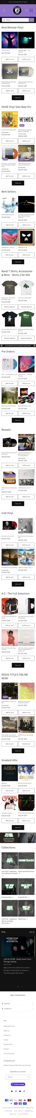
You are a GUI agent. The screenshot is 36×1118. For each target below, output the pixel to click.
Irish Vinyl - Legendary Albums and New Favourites (9, 921)
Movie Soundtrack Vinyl (26, 871)
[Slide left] (14, 987)
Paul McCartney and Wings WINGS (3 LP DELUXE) (25, 130)
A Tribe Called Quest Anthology (26, 813)
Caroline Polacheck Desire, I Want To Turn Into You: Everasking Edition (25, 454)
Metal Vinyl (22, 919)
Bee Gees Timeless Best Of (24, 783)
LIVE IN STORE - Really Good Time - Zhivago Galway (18, 960)
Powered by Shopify (19, 1107)
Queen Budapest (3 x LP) (24, 406)
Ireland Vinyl (10, 1107)
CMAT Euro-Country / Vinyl (24, 567)
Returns (6, 1049)
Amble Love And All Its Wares (9, 406)
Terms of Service (9, 1053)
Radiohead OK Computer (8, 214)
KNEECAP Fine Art (22, 247)
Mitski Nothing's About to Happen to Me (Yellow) (24, 164)
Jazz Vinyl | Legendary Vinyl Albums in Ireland (9, 872)
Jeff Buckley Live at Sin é (24, 487)
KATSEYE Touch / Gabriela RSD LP (25, 735)
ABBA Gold (4, 783)
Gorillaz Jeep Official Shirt (24, 298)
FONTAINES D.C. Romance (8, 247)
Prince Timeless (6, 50)
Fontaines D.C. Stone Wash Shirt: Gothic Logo (8, 298)
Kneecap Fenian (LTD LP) (8, 536)
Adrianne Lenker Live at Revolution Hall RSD (24, 702)
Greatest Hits (22, 897)
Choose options (9, 307)
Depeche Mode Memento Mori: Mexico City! (9, 453)
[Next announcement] (32, 2)
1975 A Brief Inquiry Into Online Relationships (26, 617)
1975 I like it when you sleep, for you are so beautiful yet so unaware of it (26, 649)
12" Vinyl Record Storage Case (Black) (9, 617)
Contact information (23, 1114)
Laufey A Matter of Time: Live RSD (9, 702)
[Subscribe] (27, 1077)
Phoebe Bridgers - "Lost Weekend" (24, 51)
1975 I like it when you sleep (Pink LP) (9, 648)
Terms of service (18, 1111)
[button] (4, 10)
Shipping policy (29, 1111)
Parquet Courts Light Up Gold (9, 129)
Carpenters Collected (7, 813)
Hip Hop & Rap (7, 897)
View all (18, 98)
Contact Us (7, 1035)
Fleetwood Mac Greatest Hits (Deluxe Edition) (9, 82)
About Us (6, 1031)
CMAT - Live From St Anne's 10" (9, 374)
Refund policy (8, 1044)
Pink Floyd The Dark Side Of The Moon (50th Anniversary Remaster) (26, 216)
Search (31, 19)
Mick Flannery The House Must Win (26, 536)
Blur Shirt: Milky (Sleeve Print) (9, 329)
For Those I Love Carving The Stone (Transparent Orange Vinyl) (9, 165)
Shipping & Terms (9, 1026)
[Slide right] (22, 987)
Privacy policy (8, 1111)
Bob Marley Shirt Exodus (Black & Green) (26, 330)
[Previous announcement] (4, 2)
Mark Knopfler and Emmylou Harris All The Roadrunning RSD (9, 735)
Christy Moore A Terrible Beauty (9, 567)
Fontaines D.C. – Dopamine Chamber (25, 375)
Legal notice (12, 1114)
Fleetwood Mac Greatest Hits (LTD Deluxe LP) (25, 82)
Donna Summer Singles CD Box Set (9, 488)
